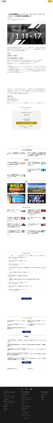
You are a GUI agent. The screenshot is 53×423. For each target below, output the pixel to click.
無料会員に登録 (26, 115)
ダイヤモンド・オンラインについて (9, 392)
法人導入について (6, 410)
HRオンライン (24, 410)
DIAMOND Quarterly (25, 408)
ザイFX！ (23, 404)
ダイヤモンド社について (45, 392)
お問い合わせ (6, 408)
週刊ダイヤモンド (24, 395)
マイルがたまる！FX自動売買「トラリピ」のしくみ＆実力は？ (16, 325)
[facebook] (26, 389)
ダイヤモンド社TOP (44, 394)
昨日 (22, 255)
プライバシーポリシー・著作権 (8, 402)
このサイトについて (7, 394)
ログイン (45, 1)
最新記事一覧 (26, 362)
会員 (41, 255)
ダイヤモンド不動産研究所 (26, 406)
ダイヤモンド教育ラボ (25, 413)
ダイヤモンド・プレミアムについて (9, 395)
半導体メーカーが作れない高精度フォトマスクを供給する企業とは (37, 321)
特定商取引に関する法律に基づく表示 (9, 401)
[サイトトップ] (4, 1)
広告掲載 (5, 406)
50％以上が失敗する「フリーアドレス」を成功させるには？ (16, 321)
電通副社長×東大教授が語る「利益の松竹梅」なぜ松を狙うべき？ (16, 328)
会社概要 (42, 395)
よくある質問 (6, 404)
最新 (12, 255)
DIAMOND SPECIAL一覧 (11, 368)
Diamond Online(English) (25, 394)
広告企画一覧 (30, 368)
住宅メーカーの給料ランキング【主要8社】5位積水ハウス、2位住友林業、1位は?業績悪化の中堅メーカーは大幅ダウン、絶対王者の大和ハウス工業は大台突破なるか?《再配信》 (37, 154)
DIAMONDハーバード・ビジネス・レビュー (28, 397)
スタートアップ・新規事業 (11, 19)
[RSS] (31, 389)
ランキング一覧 (26, 298)
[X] (22, 389)
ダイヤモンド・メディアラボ (26, 415)
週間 (31, 255)
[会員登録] (50, 1)
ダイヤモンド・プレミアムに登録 (26, 123)
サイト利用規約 (6, 399)
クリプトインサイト (25, 411)
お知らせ (42, 399)
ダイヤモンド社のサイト (26, 392)
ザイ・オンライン (24, 402)
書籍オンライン (24, 401)
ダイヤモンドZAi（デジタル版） (27, 399)
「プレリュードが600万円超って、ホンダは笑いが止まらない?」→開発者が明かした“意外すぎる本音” (16, 153)
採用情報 (42, 397)
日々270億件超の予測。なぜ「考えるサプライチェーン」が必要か (37, 325)
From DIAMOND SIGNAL (20, 19)
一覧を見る (27, 331)
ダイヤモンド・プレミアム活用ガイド (9, 397)
